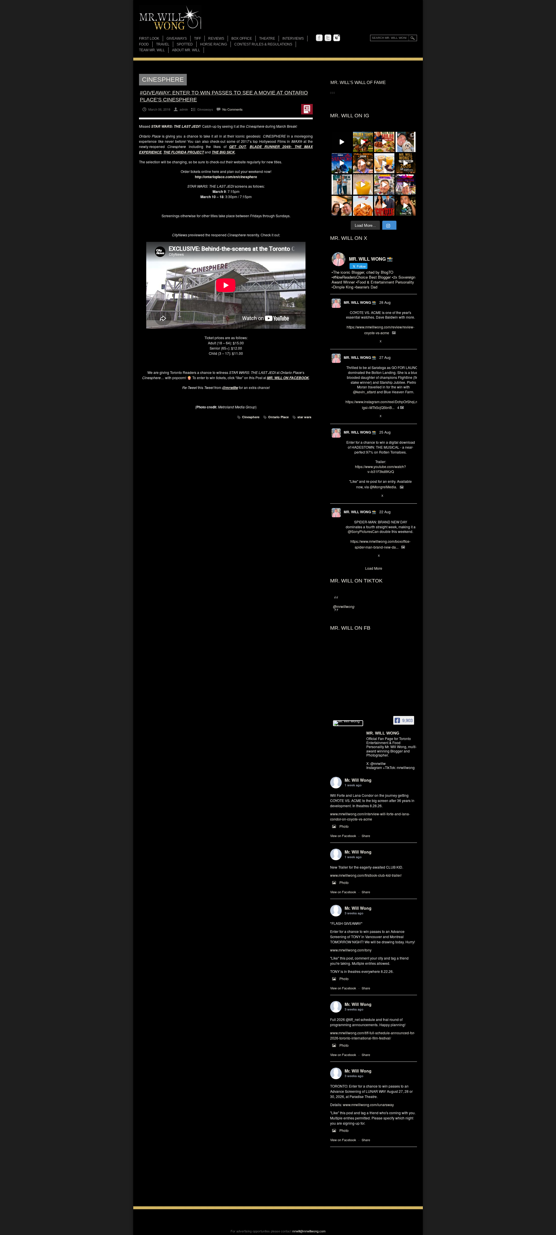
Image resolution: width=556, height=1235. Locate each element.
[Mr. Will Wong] (348, 723)
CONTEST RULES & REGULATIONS (263, 44)
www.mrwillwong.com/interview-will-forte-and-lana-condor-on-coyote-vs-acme (370, 816)
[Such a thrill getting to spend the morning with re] (363, 142)
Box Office (241, 38)
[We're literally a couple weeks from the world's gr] (406, 163)
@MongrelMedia (383, 486)
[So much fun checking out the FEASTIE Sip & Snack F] (384, 184)
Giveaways (177, 38)
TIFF (197, 38)
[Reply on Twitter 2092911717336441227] (348, 416)
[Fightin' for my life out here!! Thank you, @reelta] (342, 184)
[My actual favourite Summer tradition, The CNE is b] (406, 184)
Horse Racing (213, 44)
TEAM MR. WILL (152, 50)
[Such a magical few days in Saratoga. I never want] (406, 142)
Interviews (293, 38)
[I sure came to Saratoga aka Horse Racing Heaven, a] (342, 163)
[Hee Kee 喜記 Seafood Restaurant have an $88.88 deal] (384, 142)
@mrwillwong (343, 606)
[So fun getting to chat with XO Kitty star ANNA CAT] (342, 206)
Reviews (216, 38)
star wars (304, 417)
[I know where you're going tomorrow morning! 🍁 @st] (363, 163)
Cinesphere (250, 417)
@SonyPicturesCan (363, 531)
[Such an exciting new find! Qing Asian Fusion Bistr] (406, 206)
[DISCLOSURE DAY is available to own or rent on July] (342, 142)
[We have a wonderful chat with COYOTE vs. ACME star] (384, 206)
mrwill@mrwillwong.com (308, 1231)
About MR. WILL (186, 50)
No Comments (232, 109)
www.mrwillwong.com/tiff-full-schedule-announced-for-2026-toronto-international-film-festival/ (372, 1035)
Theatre (267, 38)
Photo (344, 826)
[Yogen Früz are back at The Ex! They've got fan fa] (384, 163)
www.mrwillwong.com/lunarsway (368, 1104)
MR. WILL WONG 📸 (360, 302)
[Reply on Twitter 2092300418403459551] (348, 496)
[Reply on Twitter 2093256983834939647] (348, 341)
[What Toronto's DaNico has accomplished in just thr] (363, 184)
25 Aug (385, 432)
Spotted (185, 44)
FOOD (144, 44)
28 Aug (385, 302)
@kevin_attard (364, 391)
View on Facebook (343, 835)
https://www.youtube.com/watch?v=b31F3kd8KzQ (380, 469)
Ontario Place (278, 417)
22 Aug (385, 511)
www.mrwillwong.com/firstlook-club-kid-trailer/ (366, 875)
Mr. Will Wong (358, 780)
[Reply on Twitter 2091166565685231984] (348, 556)
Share (366, 835)
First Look (149, 38)
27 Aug (385, 357)
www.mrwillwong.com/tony (351, 949)
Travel (162, 44)
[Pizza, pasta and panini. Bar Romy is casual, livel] (363, 206)
